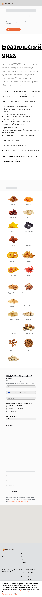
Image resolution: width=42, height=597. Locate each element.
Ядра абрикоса (13, 328)
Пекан (29, 386)
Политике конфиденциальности (16, 594)
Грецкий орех (29, 341)
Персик (12, 296)
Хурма (13, 280)
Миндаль (13, 386)
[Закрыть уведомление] (41, 583)
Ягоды (29, 311)
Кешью (28, 355)
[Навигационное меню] (38, 3)
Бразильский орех (28, 328)
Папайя (13, 311)
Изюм (13, 239)
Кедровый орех (13, 355)
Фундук (13, 369)
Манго (13, 266)
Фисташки (13, 399)
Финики (13, 253)
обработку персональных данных (18, 537)
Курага (28, 239)
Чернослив (29, 266)
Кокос (29, 399)
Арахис (12, 341)
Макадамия (29, 369)
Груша (29, 296)
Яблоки (28, 280)
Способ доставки (11, 451)
